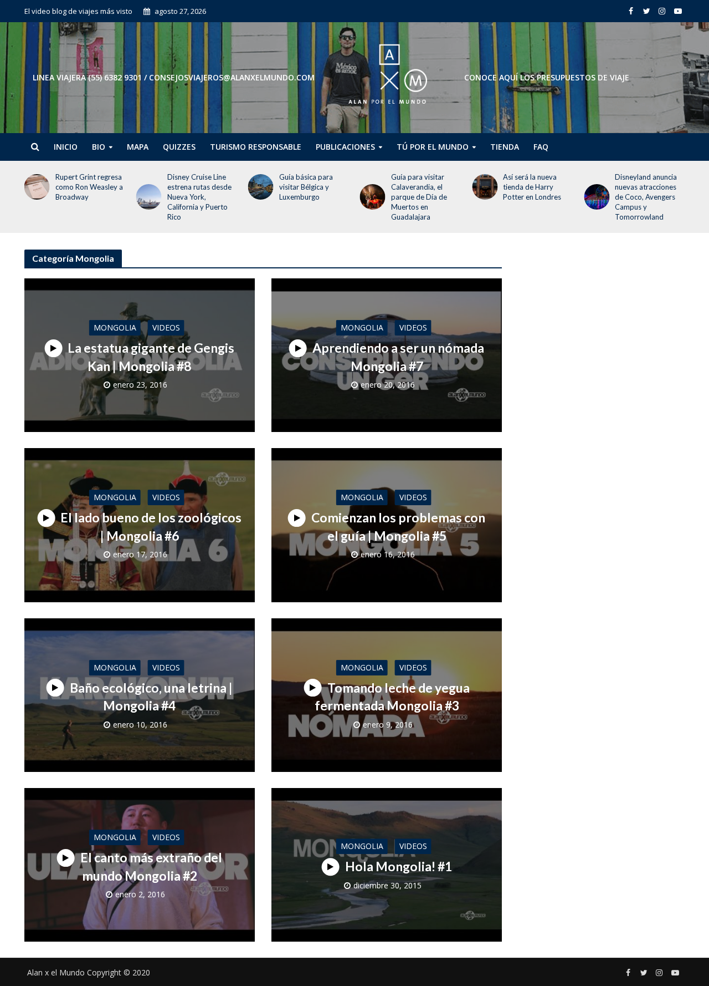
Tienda (504, 146)
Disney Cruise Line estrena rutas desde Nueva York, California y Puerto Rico (199, 196)
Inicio (66, 146)
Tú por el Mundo (433, 146)
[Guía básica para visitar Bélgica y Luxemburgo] (258, 187)
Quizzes (179, 146)
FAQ (540, 146)
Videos (166, 327)
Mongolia (115, 327)
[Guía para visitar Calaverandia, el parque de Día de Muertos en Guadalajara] (370, 197)
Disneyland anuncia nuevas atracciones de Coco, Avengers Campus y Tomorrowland (646, 196)
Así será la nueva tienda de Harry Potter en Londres (532, 186)
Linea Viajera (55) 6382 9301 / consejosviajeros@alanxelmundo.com (174, 77)
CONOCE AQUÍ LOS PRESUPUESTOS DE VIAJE (546, 77)
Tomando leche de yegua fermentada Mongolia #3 (392, 697)
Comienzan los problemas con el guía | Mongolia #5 (398, 527)
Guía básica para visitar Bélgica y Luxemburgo (306, 186)
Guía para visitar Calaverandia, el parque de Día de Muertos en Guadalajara (419, 196)
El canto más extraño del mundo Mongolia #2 (151, 866)
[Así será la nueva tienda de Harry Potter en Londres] (482, 187)
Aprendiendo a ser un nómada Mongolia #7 (398, 357)
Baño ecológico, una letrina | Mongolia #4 (151, 697)
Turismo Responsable (255, 146)
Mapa (137, 146)
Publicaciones (345, 146)
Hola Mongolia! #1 (398, 866)
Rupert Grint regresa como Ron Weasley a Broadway (89, 186)
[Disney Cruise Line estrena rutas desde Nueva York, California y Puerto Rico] (146, 197)
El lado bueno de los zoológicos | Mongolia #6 (151, 527)
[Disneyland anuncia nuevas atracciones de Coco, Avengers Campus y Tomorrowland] (594, 197)
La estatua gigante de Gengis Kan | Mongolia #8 (151, 357)
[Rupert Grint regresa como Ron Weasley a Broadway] (34, 187)
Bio (98, 146)
